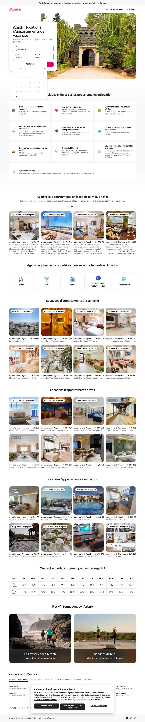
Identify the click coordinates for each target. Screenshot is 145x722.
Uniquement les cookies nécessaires (72, 707)
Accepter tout (46, 706)
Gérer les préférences (99, 706)
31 (17, 96)
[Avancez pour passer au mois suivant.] (43, 64)
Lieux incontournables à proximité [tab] (68, 679)
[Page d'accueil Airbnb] (15, 9)
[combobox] (33, 49)
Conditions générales (46, 718)
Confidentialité (30, 718)
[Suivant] (77, 207)
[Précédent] (68, 207)
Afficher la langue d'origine (96, 3)
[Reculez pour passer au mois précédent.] (17, 64)
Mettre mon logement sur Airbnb (120, 9)
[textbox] (23, 57)
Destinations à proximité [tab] (18, 679)
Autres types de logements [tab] (41, 679)
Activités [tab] (88, 679)
